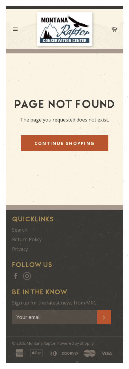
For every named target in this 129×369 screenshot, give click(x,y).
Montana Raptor (41, 343)
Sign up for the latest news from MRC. (55, 302)
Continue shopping (64, 143)
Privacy (20, 249)
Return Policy (27, 239)
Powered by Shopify (75, 343)
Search (19, 229)
